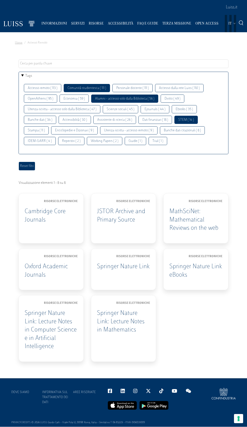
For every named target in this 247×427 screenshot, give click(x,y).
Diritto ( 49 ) (172, 99)
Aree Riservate (84, 392)
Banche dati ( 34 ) (40, 120)
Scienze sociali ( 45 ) (120, 109)
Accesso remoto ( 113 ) (42, 88)
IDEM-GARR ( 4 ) (40, 141)
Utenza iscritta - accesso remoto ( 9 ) (129, 130)
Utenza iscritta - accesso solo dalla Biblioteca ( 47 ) (62, 109)
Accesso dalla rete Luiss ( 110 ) (179, 88)
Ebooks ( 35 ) (184, 109)
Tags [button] (28, 76)
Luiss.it (231, 7)
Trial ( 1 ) (157, 141)
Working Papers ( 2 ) (104, 141)
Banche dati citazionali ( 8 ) (182, 130)
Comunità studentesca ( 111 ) (87, 88)
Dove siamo (20, 392)
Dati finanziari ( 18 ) (155, 120)
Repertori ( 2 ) (71, 141)
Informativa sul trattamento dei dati (55, 397)
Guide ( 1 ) (135, 141)
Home (18, 42)
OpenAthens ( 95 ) (40, 99)
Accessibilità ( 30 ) (74, 120)
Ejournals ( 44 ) (154, 109)
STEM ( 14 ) (186, 120)
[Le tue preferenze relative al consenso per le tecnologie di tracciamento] (238, 418)
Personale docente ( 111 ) (132, 88)
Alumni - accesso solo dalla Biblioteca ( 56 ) (124, 99)
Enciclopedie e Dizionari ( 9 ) (74, 130)
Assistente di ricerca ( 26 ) (114, 120)
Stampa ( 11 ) (36, 130)
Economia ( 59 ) (74, 99)
